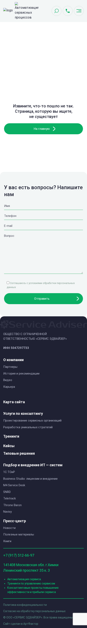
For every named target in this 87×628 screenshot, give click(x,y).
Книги (7, 541)
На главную (42, 129)
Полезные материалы (18, 534)
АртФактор (30, 623)
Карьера (9, 387)
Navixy (7, 511)
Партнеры (10, 367)
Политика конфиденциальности (25, 604)
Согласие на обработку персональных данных (34, 611)
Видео (7, 380)
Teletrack (9, 498)
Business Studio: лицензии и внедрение (30, 479)
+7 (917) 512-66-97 (18, 555)
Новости (9, 528)
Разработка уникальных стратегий (28, 427)
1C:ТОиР (9, 472)
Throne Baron (12, 505)
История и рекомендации (21, 373)
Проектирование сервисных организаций (32, 420)
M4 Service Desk (14, 485)
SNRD (7, 492)
